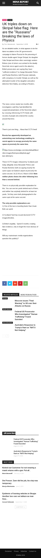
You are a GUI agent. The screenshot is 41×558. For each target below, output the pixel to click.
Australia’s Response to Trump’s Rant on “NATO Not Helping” (25, 327)
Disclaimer (8, 551)
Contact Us (32, 551)
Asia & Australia (7, 322)
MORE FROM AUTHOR (28, 295)
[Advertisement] (20, 10)
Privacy (16, 551)
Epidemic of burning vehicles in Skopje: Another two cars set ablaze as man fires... (19, 496)
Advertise (24, 551)
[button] (38, 3)
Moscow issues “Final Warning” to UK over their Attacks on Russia (26, 303)
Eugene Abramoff (9, 436)
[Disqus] (20, 369)
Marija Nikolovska (8, 486)
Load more (19, 507)
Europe (10, 20)
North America (7, 309)
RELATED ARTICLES (11, 295)
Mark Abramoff (7, 473)
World (4, 20)
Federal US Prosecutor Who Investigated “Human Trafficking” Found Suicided (26, 441)
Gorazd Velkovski (8, 502)
